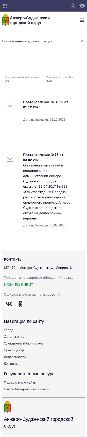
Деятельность (15, 357)
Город (8, 330)
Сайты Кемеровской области (26, 389)
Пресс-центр (14, 350)
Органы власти (16, 336)
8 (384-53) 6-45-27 (18, 284)
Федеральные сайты (20, 382)
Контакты (11, 363)
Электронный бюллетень (24, 343)
